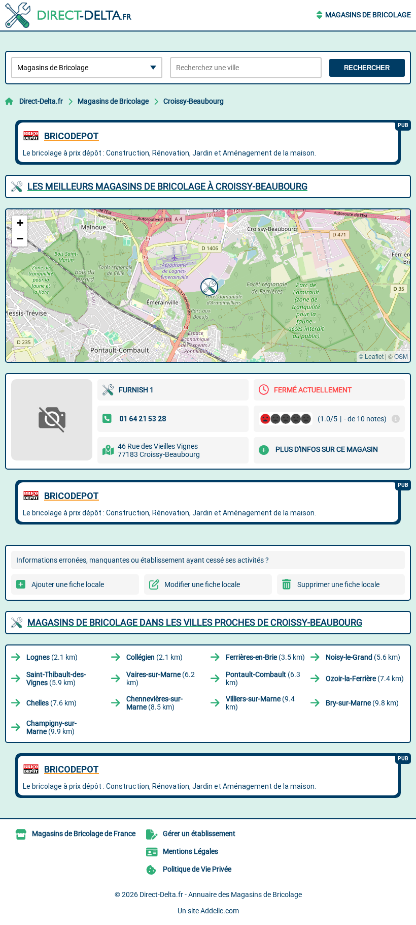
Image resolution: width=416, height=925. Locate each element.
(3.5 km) (265, 657)
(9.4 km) (260, 703)
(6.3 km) (263, 678)
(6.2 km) (160, 678)
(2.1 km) (52, 657)
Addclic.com (219, 911)
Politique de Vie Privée (197, 869)
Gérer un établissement (199, 833)
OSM (401, 356)
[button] (208, 285)
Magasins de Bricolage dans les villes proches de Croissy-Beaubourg (194, 622)
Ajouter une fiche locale (67, 584)
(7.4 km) (365, 678)
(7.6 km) (51, 703)
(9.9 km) (51, 727)
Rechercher (367, 68)
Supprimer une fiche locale (338, 584)
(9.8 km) (362, 703)
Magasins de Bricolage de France (83, 833)
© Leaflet (371, 356)
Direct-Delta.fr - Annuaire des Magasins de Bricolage (221, 894)
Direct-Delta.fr (41, 101)
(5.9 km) (56, 678)
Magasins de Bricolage (368, 15)
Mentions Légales (190, 851)
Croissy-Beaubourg (193, 101)
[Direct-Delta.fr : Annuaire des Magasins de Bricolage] (68, 15)
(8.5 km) (154, 703)
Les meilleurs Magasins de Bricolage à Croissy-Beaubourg (167, 186)
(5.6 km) (363, 657)
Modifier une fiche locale (202, 584)
